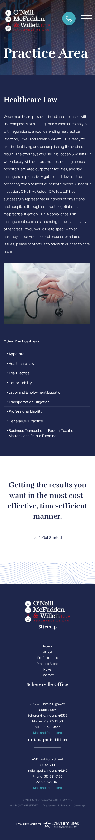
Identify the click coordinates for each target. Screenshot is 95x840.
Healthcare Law (21, 363)
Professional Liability (25, 411)
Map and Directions (47, 732)
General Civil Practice (26, 421)
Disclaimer (50, 805)
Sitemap (79, 805)
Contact (48, 675)
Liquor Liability (20, 382)
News (47, 669)
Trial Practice (19, 372)
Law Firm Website (28, 824)
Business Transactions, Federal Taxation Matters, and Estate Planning (42, 433)
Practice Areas (47, 663)
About (47, 652)
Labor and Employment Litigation (36, 392)
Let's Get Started (47, 537)
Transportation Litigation (29, 401)
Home (47, 646)
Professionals (47, 658)
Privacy (65, 805)
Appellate (17, 353)
